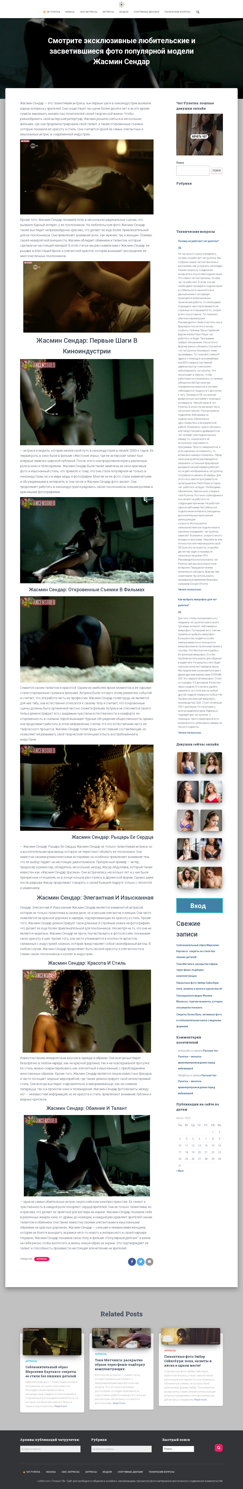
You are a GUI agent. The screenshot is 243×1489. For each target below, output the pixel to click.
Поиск (180, 162)
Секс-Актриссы (88, 12)
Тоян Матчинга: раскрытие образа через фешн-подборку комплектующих (197, 970)
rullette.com (44, 1481)
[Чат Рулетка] (121, 4)
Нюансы (70, 12)
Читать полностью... (190, 589)
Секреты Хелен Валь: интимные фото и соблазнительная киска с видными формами (199, 1020)
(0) (179, 247)
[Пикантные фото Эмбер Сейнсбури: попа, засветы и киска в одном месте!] (191, 1336)
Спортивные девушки (146, 12)
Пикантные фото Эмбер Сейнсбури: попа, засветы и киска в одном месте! (188, 1360)
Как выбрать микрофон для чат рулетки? (197, 602)
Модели (123, 12)
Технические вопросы (177, 12)
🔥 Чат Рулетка (51, 12)
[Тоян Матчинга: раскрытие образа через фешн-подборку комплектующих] (121, 1337)
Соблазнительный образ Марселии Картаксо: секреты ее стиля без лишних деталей (197, 951)
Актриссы (108, 12)
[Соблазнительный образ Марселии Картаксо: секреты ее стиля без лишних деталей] (52, 1341)
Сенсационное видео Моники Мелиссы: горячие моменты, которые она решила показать (199, 1001)
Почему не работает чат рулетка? (198, 241)
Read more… (61, 1406)
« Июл (180, 1170)
